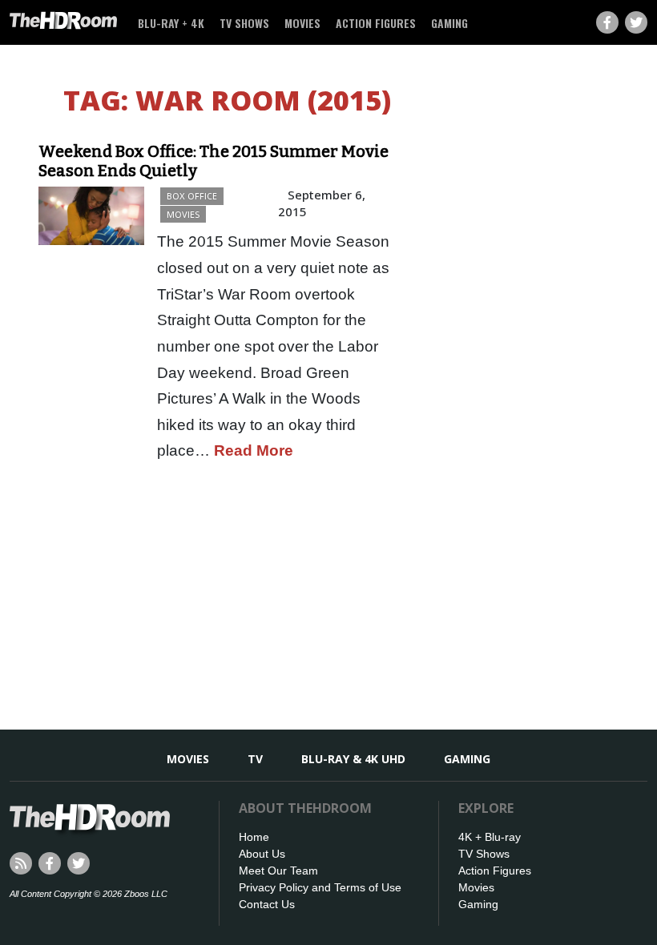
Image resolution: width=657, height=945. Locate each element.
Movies (302, 22)
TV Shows (244, 22)
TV (255, 758)
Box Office (192, 196)
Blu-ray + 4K (171, 22)
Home (254, 836)
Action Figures (376, 22)
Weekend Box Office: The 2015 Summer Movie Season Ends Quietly (213, 161)
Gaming (449, 22)
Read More (253, 450)
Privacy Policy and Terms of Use (320, 887)
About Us (262, 853)
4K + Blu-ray (489, 836)
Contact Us (267, 904)
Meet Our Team (278, 870)
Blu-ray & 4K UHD (353, 758)
